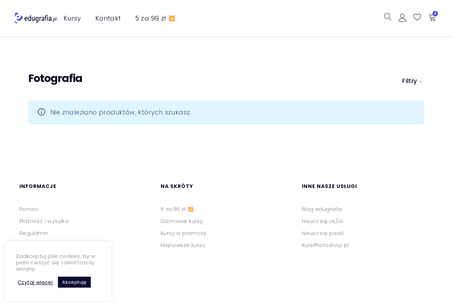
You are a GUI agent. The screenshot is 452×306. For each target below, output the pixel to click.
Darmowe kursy (182, 221)
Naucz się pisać (323, 233)
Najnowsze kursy (183, 245)
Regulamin (33, 233)
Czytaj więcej (35, 282)
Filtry (409, 81)
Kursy (72, 18)
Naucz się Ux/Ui (322, 221)
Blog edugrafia (322, 209)
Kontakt (108, 18)
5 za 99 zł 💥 (155, 18)
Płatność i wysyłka (44, 221)
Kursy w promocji (183, 233)
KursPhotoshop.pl (325, 245)
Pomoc (28, 209)
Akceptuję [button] (74, 282)
